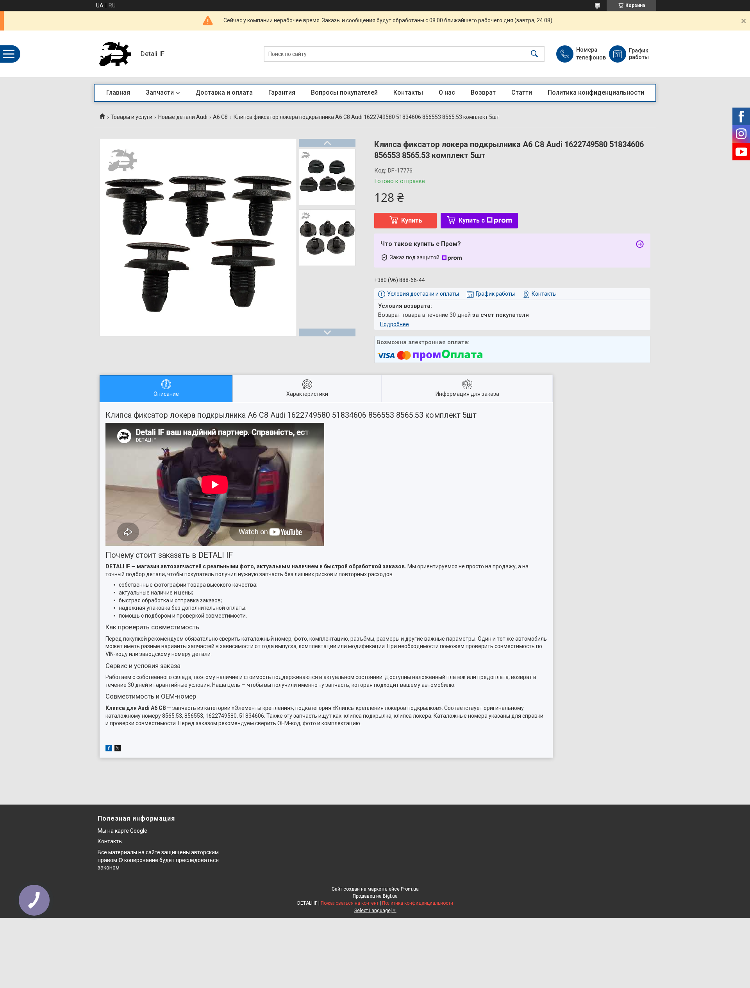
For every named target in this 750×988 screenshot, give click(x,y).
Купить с (472, 220)
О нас (447, 92)
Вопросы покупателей (344, 92)
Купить (411, 220)
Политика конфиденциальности (596, 92)
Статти (521, 92)
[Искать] (534, 54)
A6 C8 (220, 117)
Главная (118, 92)
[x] (117, 749)
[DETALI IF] (115, 54)
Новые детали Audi (182, 117)
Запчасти (160, 92)
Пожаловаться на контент (350, 903)
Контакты (408, 92)
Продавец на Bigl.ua (375, 896)
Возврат (483, 92)
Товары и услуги (131, 117)
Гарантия (281, 92)
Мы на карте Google (122, 831)
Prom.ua (410, 889)
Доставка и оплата (224, 92)
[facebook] (108, 749)
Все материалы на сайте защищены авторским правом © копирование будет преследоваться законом (158, 860)
